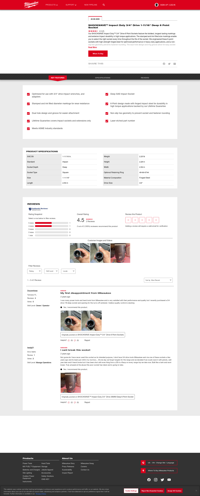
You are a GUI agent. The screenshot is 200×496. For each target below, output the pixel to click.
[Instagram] (156, 480)
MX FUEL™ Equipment (32, 466)
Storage (44, 466)
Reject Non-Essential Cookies (152, 491)
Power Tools (27, 463)
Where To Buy (98, 54)
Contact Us (85, 470)
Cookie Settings (131, 491)
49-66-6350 (95, 19)
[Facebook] (149, 480)
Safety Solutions (47, 476)
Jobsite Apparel (47, 470)
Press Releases (68, 466)
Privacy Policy (41, 494)
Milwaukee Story (68, 463)
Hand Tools (45, 463)
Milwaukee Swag (87, 463)
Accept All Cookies (174, 491)
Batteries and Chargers (31, 470)
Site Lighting (27, 473)
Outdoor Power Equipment (28, 477)
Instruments (27, 481)
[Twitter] (162, 480)
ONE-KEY (45, 479)
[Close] (196, 490)
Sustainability (67, 470)
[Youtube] (169, 480)
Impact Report (67, 473)
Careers (84, 466)
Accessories (46, 473)
